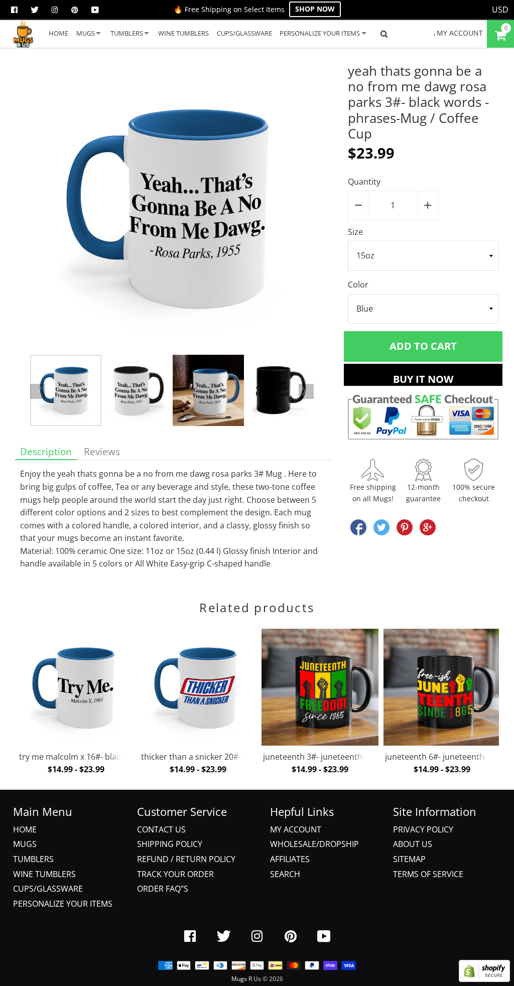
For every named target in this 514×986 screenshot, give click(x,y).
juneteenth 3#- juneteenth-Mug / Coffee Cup (346, 756)
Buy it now (423, 379)
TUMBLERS (126, 33)
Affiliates (290, 859)
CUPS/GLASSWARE (244, 33)
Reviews (102, 451)
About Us (412, 844)
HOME (58, 33)
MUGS (85, 33)
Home (25, 829)
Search (285, 874)
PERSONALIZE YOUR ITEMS (320, 33)
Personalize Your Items (62, 903)
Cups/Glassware (48, 888)
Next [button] (306, 391)
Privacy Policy (423, 829)
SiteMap (409, 859)
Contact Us (161, 829)
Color (358, 284)
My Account (295, 829)
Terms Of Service (428, 874)
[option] (174, 209)
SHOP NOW (315, 9)
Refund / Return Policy (186, 859)
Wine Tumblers (44, 874)
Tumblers (33, 859)
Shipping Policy (169, 844)
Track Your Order (175, 874)
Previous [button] (37, 391)
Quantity (364, 181)
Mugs (25, 844)
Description (46, 451)
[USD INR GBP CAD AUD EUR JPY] (500, 10)
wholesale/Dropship (314, 844)
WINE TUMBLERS (183, 33)
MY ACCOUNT (459, 33)
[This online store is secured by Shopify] (484, 978)
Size (355, 231)
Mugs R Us (246, 978)
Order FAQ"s (162, 888)
